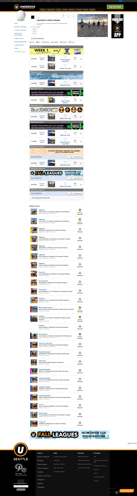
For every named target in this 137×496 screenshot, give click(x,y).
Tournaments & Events (100, 466)
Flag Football (42, 464)
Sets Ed (41, 404)
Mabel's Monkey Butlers (45, 307)
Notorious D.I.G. (65, 85)
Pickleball (41, 479)
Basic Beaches (43, 334)
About (15, 1)
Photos (16, 48)
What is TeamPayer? (83, 456)
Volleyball (41, 487)
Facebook (40, 1)
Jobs (32, 1)
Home (16, 23)
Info (39, 42)
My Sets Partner (43, 281)
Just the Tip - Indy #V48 (45, 343)
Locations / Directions (20, 30)
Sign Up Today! (115, 7)
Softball (40, 483)
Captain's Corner (19, 38)
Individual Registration (20, 41)
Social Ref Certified (99, 477)
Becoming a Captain (59, 464)
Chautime (41, 325)
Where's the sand (65, 68)
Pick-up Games (43, 468)
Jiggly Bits (42, 210)
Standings (56, 42)
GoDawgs (41, 316)
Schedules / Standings (20, 27)
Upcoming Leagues (59, 471)
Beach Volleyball (43, 457)
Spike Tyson (42, 360)
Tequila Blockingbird (44, 352)
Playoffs (64, 42)
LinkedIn (57, 1)
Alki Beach (42, 57)
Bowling (40, 460)
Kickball (40, 472)
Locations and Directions (60, 456)
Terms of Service (112, 488)
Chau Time (42, 272)
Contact (24, 1)
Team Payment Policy (83, 460)
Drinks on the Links (44, 476)
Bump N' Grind (43, 413)
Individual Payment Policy (85, 464)
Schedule (46, 42)
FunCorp (96, 469)
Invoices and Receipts (84, 468)
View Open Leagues (19, 51)
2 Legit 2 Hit (42, 422)
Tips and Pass (43, 289)
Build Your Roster (58, 468)
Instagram (48, 1)
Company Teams (19, 45)
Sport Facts (57, 460)
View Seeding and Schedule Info (41, 198)
